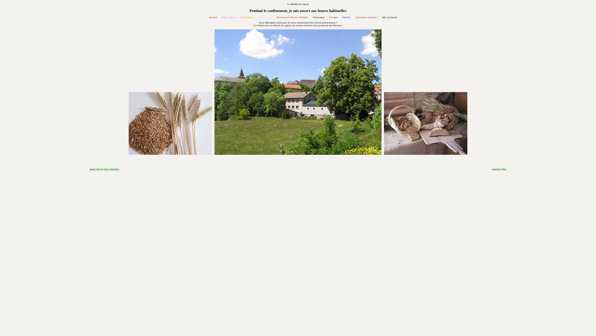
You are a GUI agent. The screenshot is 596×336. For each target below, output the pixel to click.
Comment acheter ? (366, 17)
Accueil (213, 17)
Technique (318, 17)
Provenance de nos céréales (292, 17)
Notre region (229, 17)
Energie (333, 17)
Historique (247, 17)
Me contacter (389, 17)
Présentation (264, 17)
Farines (346, 17)
